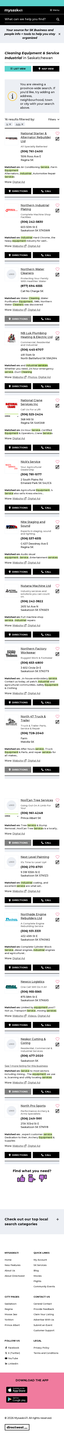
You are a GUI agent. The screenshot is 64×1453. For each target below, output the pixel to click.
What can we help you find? (25, 19)
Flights (37, 1281)
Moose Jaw (11, 1314)
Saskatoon (10, 1303)
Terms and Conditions (46, 1353)
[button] (54, 10)
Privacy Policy (41, 1347)
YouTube (12, 1358)
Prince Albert (12, 1325)
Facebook (13, 1347)
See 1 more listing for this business (26, 1065)
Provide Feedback (44, 1309)
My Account (40, 1259)
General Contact (43, 1303)
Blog (36, 1270)
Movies (38, 1275)
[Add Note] (57, 139)
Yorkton (9, 1319)
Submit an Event (43, 1325)
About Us (10, 1270)
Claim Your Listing (44, 1314)
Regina (9, 1309)
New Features (13, 1265)
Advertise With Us (44, 1319)
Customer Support (44, 1330)
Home (8, 1259)
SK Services (40, 1265)
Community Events (44, 1286)
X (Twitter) (13, 1353)
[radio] (21, 1178)
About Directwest (15, 1275)
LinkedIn (12, 1363)
